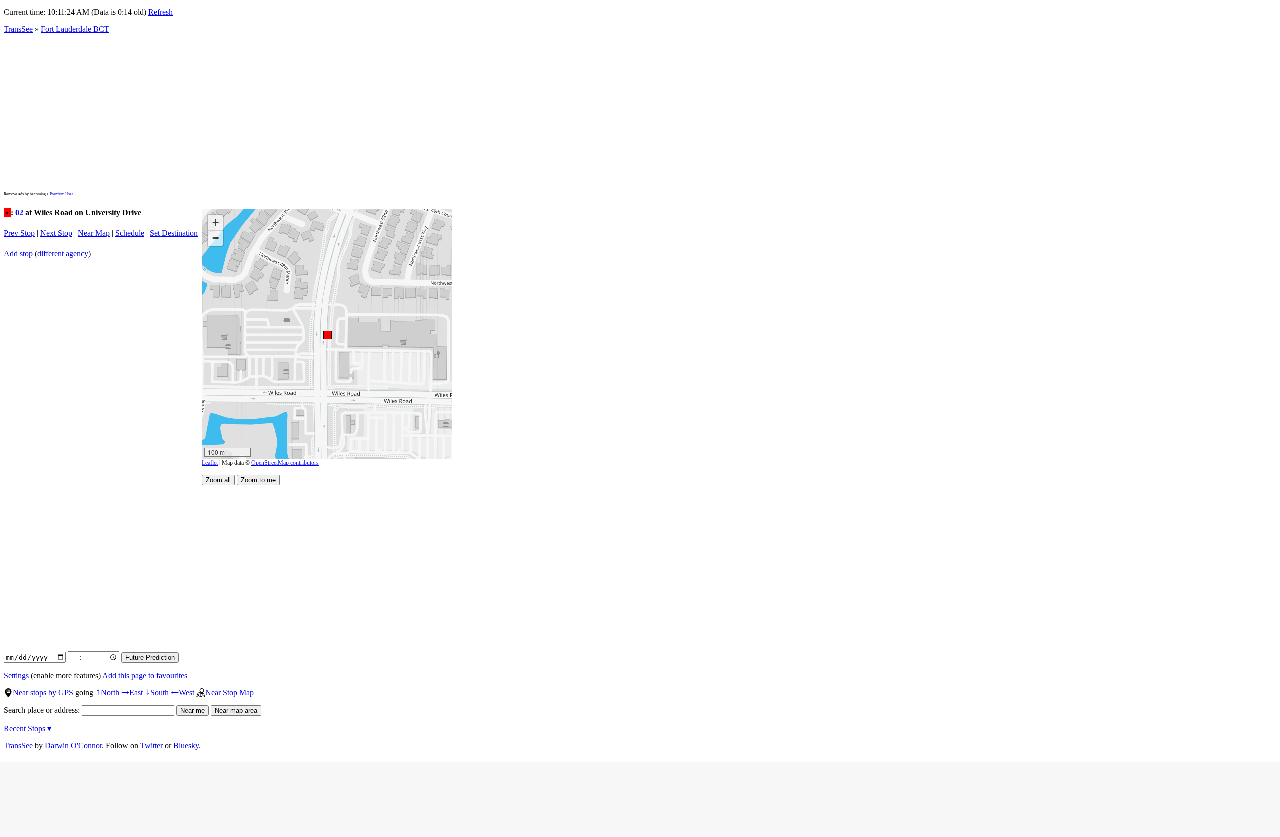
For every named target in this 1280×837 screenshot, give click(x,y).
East (132, 692)
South (157, 692)
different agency (63, 253)
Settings (16, 675)
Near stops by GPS (43, 692)
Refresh (160, 12)
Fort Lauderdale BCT (75, 29)
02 (20, 212)
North (108, 692)
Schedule (130, 233)
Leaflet (210, 462)
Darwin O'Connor (73, 745)
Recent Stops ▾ (28, 728)
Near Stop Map (230, 692)
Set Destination (174, 233)
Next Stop (56, 233)
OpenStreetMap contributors (285, 462)
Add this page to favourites (145, 675)
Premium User (62, 194)
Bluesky (186, 745)
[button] (327, 334)
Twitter (151, 745)
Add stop (18, 253)
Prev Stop (19, 233)
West (182, 692)
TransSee (18, 29)
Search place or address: (43, 710)
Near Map (94, 233)
